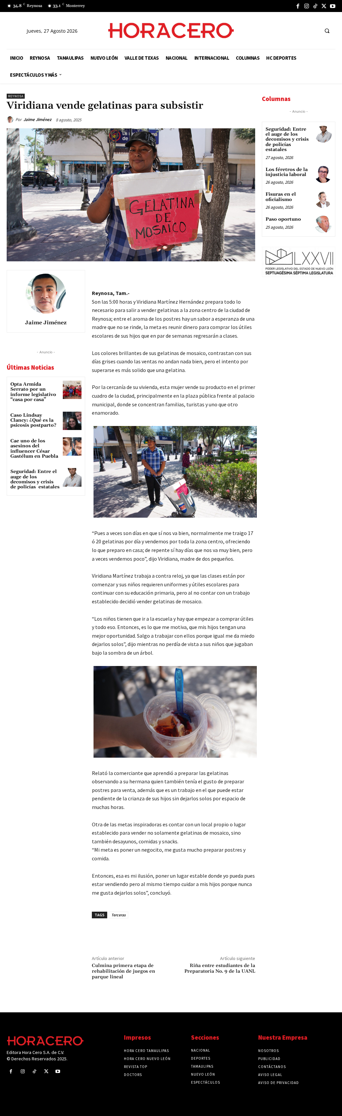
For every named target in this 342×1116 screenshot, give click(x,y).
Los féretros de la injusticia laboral (287, 172)
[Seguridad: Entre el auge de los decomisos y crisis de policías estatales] (72, 477)
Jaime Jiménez (37, 119)
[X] (324, 6)
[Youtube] (332, 6)
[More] (248, 276)
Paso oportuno (283, 219)
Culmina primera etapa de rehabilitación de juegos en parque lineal (123, 971)
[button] (327, 30)
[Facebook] (298, 6)
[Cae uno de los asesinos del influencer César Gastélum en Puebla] (72, 446)
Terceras (118, 914)
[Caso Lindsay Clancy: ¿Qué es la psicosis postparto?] (72, 421)
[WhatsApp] (201, 276)
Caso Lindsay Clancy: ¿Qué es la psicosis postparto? (33, 420)
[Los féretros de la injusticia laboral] (323, 174)
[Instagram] (306, 6)
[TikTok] (315, 6)
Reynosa (15, 96)
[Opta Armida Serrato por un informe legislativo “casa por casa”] (72, 390)
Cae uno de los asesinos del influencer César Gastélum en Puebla (34, 448)
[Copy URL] (232, 276)
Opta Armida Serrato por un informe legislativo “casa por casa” (33, 392)
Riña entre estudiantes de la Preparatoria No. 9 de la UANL (219, 968)
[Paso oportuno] (323, 224)
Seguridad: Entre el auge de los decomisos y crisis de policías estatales (34, 479)
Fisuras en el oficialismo (281, 196)
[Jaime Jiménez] (11, 119)
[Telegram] (217, 276)
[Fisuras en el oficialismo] (323, 199)
